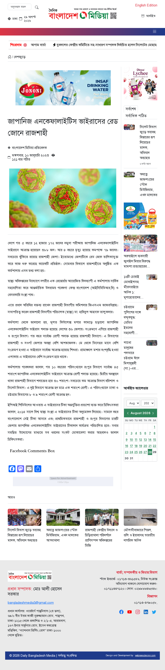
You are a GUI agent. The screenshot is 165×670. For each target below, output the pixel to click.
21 (149, 445)
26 (140, 452)
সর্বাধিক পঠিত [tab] (136, 115)
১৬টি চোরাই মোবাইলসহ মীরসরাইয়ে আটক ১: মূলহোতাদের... (134, 287)
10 (131, 439)
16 (126, 445)
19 (140, 445)
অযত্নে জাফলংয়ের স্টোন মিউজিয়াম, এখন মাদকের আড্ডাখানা (148, 187)
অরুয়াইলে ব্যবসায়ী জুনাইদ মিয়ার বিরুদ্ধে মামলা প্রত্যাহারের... (137, 261)
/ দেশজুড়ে (18, 57)
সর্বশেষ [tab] (131, 109)
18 (136, 445)
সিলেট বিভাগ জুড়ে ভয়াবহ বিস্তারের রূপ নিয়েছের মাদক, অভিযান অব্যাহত (148, 142)
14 (149, 439)
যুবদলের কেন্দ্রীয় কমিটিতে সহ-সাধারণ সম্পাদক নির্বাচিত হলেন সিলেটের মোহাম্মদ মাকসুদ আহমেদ (94, 45)
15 (154, 439)
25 (136, 452)
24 (131, 452)
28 (150, 452)
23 (126, 452)
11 (136, 439)
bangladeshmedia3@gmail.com (31, 603)
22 (154, 445)
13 (145, 439)
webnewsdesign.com (145, 655)
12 (140, 439)
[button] (155, 32)
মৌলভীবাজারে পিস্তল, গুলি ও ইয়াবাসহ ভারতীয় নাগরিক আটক (139, 535)
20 (145, 445)
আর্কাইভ (151, 16)
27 (145, 452)
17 (131, 445)
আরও (11, 497)
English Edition (146, 5)
